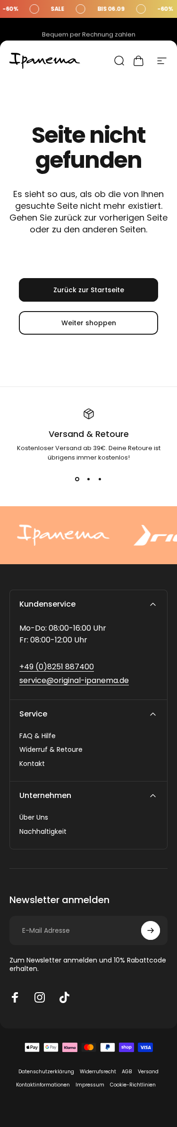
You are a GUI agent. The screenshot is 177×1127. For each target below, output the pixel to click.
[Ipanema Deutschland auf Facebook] (15, 997)
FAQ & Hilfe (37, 736)
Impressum (90, 1084)
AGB (127, 1071)
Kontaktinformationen (43, 1084)
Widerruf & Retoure (51, 750)
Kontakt (32, 764)
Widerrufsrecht (98, 1071)
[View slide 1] (77, 479)
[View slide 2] (88, 479)
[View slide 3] (100, 479)
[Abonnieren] (150, 930)
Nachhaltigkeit (43, 832)
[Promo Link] (88, 9)
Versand (148, 1071)
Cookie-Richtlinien (133, 1084)
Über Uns (33, 818)
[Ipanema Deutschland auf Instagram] (39, 997)
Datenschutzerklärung (46, 1071)
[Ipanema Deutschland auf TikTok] (64, 997)
